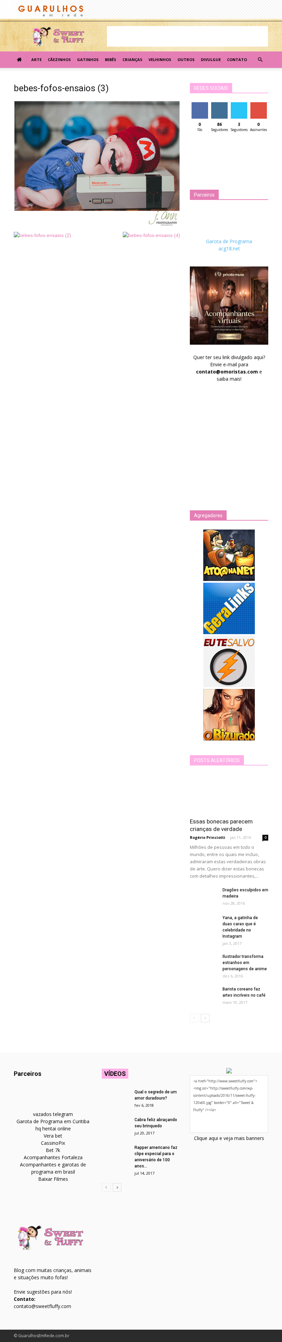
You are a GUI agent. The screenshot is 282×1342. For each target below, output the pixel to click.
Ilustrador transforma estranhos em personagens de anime (245, 962)
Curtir (199, 104)
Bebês (110, 59)
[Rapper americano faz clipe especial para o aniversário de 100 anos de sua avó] (115, 1154)
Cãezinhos (59, 59)
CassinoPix (53, 1143)
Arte (36, 59)
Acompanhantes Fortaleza (53, 1157)
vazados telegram (53, 1114)
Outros (186, 59)
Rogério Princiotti (207, 837)
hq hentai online (53, 1128)
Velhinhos (160, 59)
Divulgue (211, 59)
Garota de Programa (229, 241)
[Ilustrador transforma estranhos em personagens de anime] (203, 963)
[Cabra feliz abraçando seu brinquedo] (115, 1126)
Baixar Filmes (53, 1179)
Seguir (219, 104)
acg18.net (229, 248)
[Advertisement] (187, 36)
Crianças (132, 59)
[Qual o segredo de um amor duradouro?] (115, 1098)
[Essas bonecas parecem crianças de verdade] (229, 793)
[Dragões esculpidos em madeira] (203, 896)
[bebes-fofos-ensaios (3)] (97, 224)
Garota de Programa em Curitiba (53, 1121)
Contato (237, 59)
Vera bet (53, 1135)
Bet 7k (53, 1150)
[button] (260, 59)
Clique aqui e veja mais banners (229, 1138)
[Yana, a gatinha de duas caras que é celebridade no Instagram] (203, 924)
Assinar (258, 104)
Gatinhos (88, 59)
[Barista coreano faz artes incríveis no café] (203, 995)
